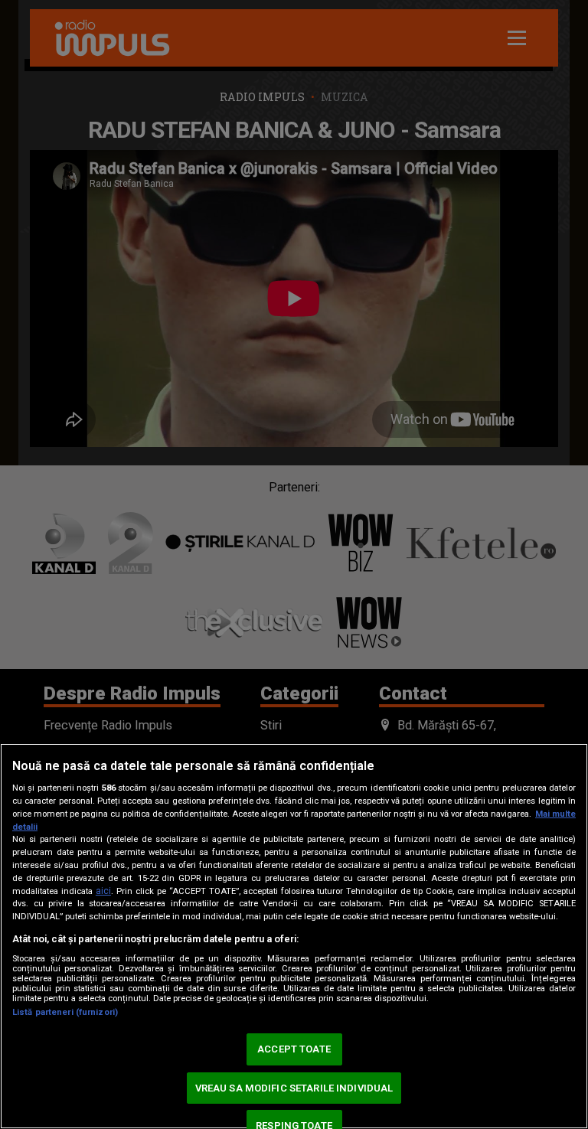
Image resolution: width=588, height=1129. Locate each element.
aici (103, 891)
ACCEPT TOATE (294, 1049)
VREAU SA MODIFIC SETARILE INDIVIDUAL (294, 1088)
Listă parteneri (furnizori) (65, 1012)
